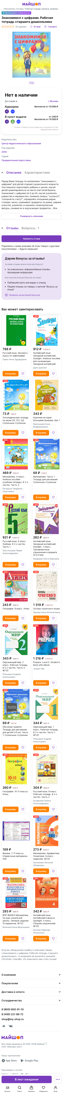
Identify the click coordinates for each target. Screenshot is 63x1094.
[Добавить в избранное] (23, 373)
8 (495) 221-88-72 (12, 1014)
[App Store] (9, 1060)
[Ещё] (57, 1079)
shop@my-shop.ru (13, 1019)
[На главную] (31, 6)
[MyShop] (12, 1039)
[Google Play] (29, 1060)
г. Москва (53, 101)
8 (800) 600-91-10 (13, 1009)
